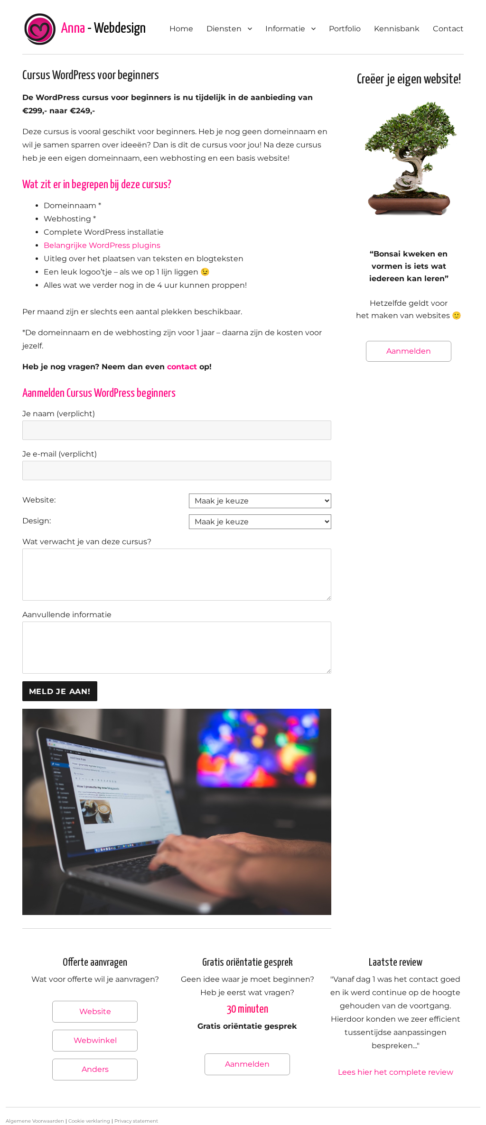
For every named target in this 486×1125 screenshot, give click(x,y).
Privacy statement (136, 1121)
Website (95, 1011)
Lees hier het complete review (395, 1072)
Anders (95, 1069)
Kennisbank (397, 28)
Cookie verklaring (89, 1121)
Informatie (285, 28)
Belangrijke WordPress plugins (102, 245)
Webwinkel (95, 1040)
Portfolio (345, 28)
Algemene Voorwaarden (35, 1121)
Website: (39, 499)
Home (181, 28)
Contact (448, 28)
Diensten (224, 28)
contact (182, 366)
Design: (36, 520)
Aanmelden (408, 351)
